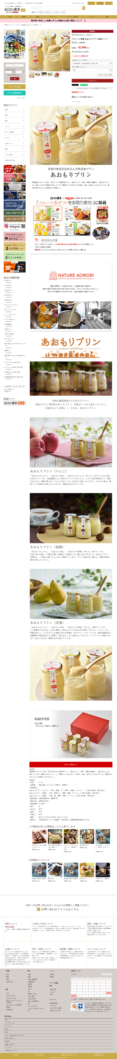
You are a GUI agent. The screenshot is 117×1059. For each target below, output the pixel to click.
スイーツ (53, 17)
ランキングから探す (15, 86)
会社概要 (15, 1055)
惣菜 (37, 17)
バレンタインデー (10, 1023)
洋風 (29, 974)
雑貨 (107, 17)
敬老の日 (41, 12)
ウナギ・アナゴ (10, 995)
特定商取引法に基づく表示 (68, 1055)
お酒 (51, 994)
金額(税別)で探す (10, 70)
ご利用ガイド (20, 3)
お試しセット (9, 143)
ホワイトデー (8, 1026)
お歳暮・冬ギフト (10, 1044)
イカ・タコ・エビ (11, 998)
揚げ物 (30, 986)
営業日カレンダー (76, 971)
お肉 (9, 17)
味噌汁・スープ (32, 993)
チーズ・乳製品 (72, 17)
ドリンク (92, 17)
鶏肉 (7, 979)
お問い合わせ (29, 3)
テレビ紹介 (62, 12)
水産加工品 (9, 1009)
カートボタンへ (71, 765)
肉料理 (30, 984)
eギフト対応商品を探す (14, 93)
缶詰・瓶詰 (31, 996)
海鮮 (23, 17)
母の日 (6, 1029)
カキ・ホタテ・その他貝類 (14, 1004)
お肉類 (8, 971)
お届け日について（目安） (80, 60)
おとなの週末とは (10, 3)
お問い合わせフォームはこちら (60, 909)
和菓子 (52, 976)
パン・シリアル (32, 1006)
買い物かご (91, 3)
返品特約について (78, 92)
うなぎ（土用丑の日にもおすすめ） (15, 1035)
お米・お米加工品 (33, 1001)
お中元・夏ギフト (10, 1038)
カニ (7, 993)
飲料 (50, 986)
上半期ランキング (49, 12)
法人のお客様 (38, 3)
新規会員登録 (100, 3)
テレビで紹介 (9, 154)
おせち (6, 1020)
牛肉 (7, 974)
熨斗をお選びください (79, 67)
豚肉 (7, 976)
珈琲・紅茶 (53, 989)
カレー (30, 989)
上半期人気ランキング (11, 1050)
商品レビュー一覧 (55, 1010)
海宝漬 (8, 1007)
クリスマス (8, 1047)
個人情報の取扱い (99, 1055)
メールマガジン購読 (56, 1008)
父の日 (6, 1032)
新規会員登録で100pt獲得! (81, 51)
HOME (6, 25)
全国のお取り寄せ (10, 160)
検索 (83, 8)
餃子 (57, 12)
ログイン (109, 3)
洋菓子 (52, 974)
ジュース (52, 992)
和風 (29, 976)
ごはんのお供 (32, 998)
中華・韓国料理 (32, 979)
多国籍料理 (31, 981)
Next (112, 841)
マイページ (52, 999)
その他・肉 (9, 981)
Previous (30, 842)
